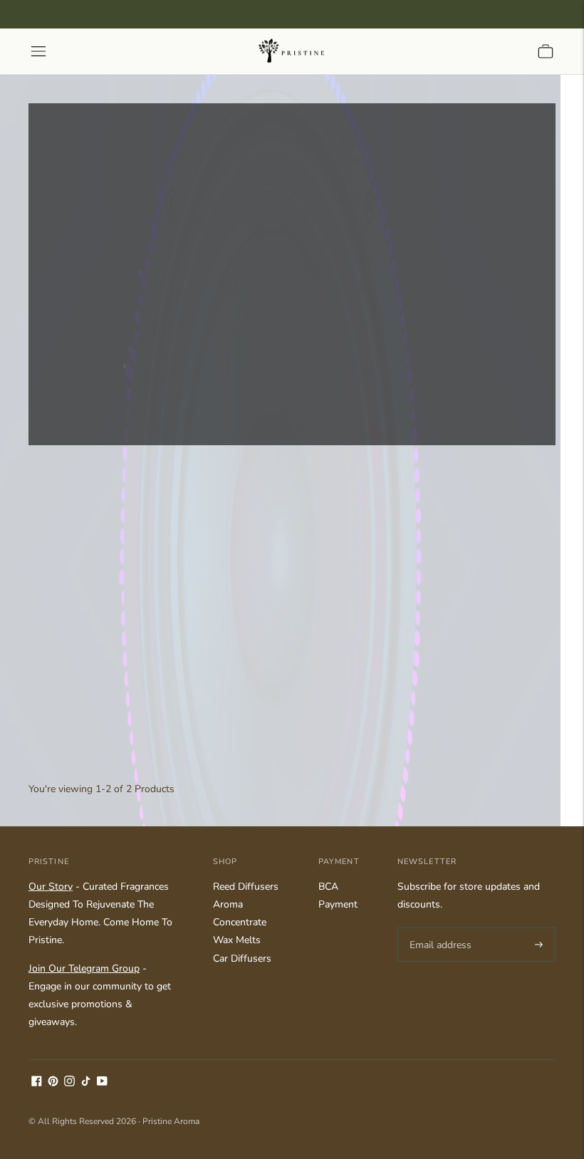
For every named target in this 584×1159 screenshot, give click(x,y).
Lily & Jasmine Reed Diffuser (91, 725)
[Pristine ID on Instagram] (69, 1083)
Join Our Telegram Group (84, 968)
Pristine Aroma (170, 1121)
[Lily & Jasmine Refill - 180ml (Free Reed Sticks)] (292, 619)
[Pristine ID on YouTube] (102, 1083)
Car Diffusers (242, 958)
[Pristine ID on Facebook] (36, 1083)
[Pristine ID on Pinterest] (53, 1083)
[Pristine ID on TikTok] (85, 1083)
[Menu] (38, 51)
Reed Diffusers (245, 886)
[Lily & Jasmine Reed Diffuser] (111, 619)
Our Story (50, 886)
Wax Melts (237, 940)
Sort (47, 493)
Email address (438, 927)
